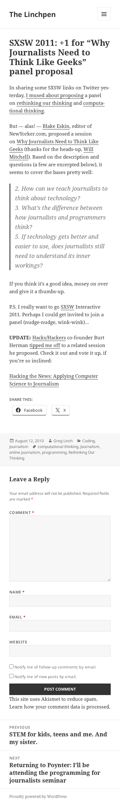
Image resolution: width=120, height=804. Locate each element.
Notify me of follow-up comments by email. (55, 667)
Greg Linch (63, 440)
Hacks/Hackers (49, 337)
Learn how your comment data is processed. (59, 706)
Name (17, 592)
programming (54, 452)
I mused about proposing (55, 95)
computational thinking (58, 446)
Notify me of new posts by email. (45, 676)
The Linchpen (32, 14)
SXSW (67, 306)
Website (18, 642)
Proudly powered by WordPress (38, 796)
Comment (21, 512)
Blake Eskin (56, 126)
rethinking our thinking (44, 103)
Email (17, 617)
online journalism (24, 452)
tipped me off (44, 345)
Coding (88, 440)
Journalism (18, 446)
